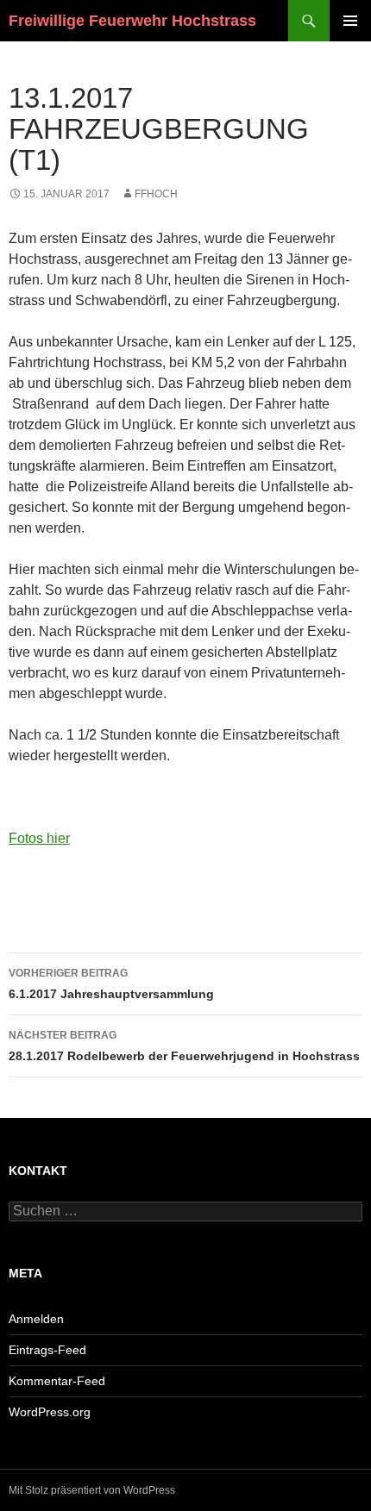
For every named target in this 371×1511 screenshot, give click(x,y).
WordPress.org (50, 1412)
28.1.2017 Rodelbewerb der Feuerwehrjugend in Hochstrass (184, 1046)
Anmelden (36, 1319)
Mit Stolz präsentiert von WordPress (92, 1490)
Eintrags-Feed (47, 1350)
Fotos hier (39, 838)
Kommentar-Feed (57, 1381)
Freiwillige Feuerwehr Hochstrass (132, 20)
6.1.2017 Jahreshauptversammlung (111, 984)
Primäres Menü (350, 20)
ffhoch (156, 194)
